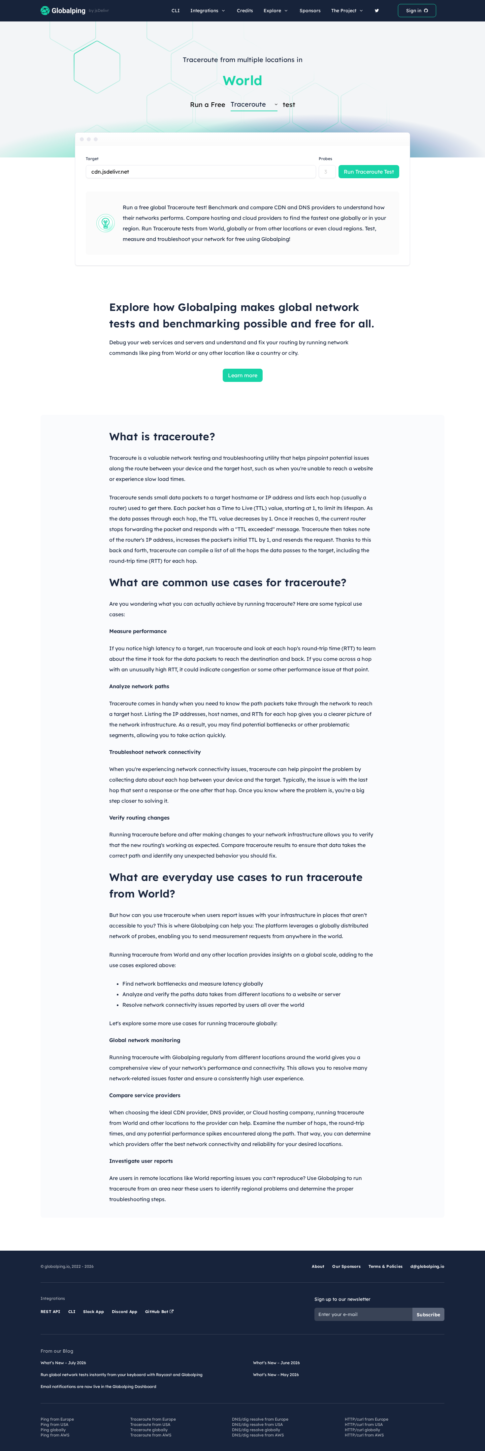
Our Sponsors (346, 1266)
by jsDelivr (99, 11)
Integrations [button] (204, 11)
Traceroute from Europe (153, 1419)
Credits (245, 11)
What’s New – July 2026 (63, 1362)
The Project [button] (343, 11)
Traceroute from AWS (150, 1435)
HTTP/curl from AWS (364, 1435)
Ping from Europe (57, 1419)
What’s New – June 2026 (276, 1362)
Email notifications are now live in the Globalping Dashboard (98, 1386)
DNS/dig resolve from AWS (258, 1435)
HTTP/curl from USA (364, 1424)
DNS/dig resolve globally (256, 1429)
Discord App (124, 1311)
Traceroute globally (149, 1429)
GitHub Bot (157, 1311)
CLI (176, 11)
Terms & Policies (386, 1266)
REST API (50, 1311)
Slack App (93, 1311)
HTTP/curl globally (362, 1429)
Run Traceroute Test (369, 171)
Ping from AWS (55, 1435)
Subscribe (428, 1315)
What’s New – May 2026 (276, 1374)
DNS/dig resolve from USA (257, 1424)
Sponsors (310, 11)
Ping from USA (54, 1424)
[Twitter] (377, 10)
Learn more (242, 375)
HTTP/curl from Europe (366, 1419)
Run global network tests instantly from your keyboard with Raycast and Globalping (122, 1374)
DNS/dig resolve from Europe (260, 1419)
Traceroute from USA (150, 1424)
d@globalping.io (427, 1266)
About (318, 1266)
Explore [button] (272, 11)
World (242, 80)
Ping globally (53, 1429)
